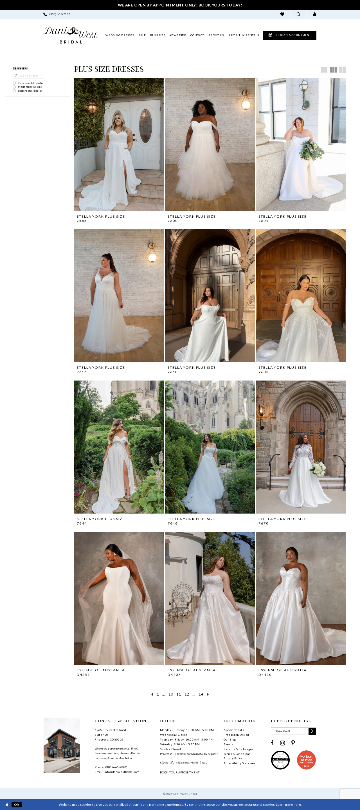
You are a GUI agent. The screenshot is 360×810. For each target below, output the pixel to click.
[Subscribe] (312, 731)
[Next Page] (208, 694)
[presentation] (119, 144)
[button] (315, 14)
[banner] (71, 35)
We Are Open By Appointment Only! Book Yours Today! (180, 5)
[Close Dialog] (7, 804)
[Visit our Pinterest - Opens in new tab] (293, 743)
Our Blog (230, 739)
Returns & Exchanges (238, 749)
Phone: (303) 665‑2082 (111, 767)
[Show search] (299, 14)
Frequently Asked (236, 734)
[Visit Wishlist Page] (282, 14)
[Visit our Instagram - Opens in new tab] (282, 743)
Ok (16, 804)
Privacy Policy (233, 758)
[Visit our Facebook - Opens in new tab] (272, 743)
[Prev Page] (152, 694)
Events (228, 744)
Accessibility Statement (240, 763)
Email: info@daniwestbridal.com (117, 771)
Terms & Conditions (237, 753)
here (297, 804)
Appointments (234, 730)
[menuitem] (56, 14)
